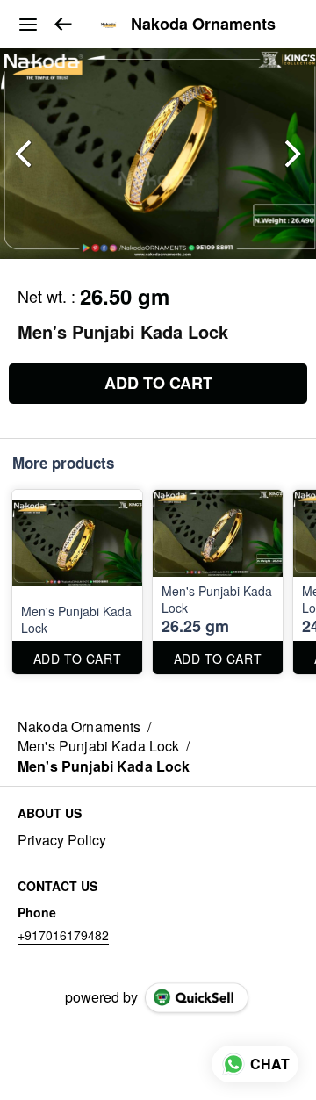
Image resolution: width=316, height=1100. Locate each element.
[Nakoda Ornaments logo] (109, 24)
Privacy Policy (62, 840)
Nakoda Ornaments (203, 24)
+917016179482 (63, 935)
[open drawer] (28, 24)
